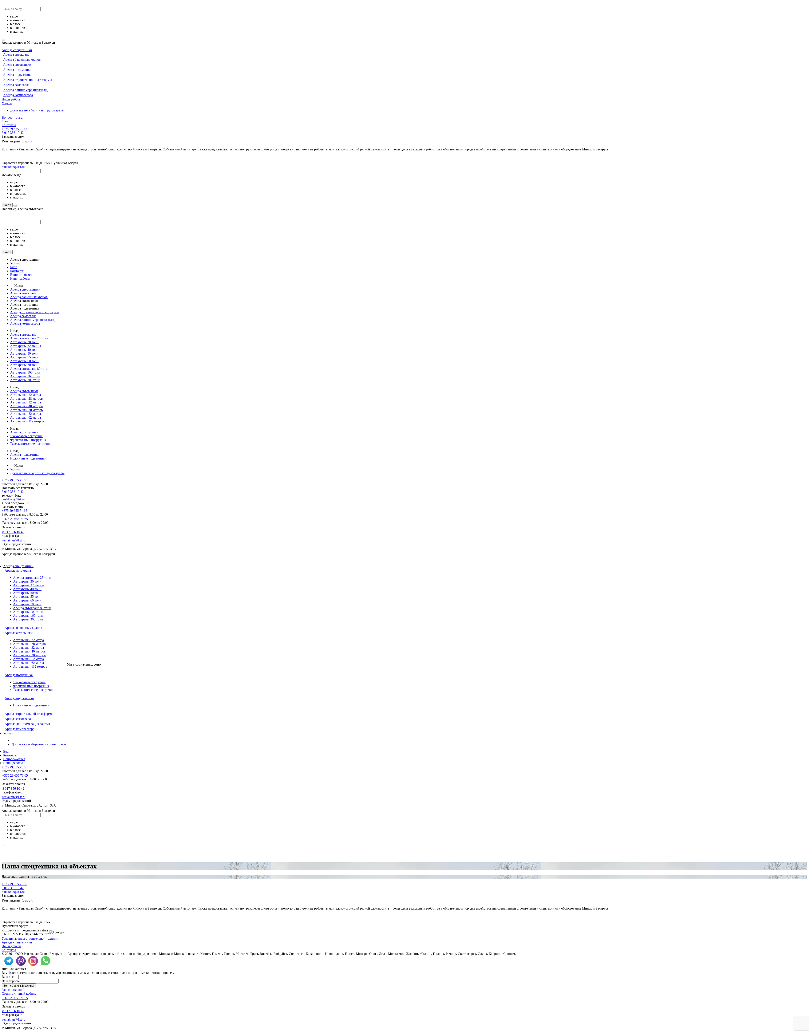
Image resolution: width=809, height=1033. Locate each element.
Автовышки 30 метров (26, 410)
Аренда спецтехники (17, 50)
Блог (5, 121)
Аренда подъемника (17, 74)
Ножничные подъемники (28, 458)
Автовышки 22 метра (25, 395)
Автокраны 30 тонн (24, 342)
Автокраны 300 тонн (25, 380)
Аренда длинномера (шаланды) (25, 90)
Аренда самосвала (16, 85)
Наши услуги (11, 946)
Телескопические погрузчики (31, 443)
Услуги (7, 103)
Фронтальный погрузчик (28, 440)
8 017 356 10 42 (13, 132)
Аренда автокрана (16, 54)
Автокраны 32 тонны (25, 346)
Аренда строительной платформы (27, 80)
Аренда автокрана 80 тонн (29, 368)
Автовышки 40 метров (26, 406)
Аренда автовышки (17, 64)
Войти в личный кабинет (18, 985)
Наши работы (11, 99)
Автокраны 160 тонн (25, 376)
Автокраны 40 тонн (24, 349)
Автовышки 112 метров (27, 421)
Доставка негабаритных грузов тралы (37, 110)
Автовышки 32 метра (25, 402)
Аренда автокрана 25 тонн (29, 338)
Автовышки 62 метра (25, 417)
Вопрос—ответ (13, 117)
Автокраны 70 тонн (24, 365)
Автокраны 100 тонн (25, 372)
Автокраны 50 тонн (24, 353)
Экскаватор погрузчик (26, 436)
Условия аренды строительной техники (30, 938)
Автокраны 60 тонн (24, 361)
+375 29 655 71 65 (14, 129)
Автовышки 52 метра (25, 413)
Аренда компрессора (18, 95)
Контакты (9, 125)
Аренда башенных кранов (22, 59)
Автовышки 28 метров (26, 398)
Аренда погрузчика (17, 69)
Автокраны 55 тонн (24, 357)
